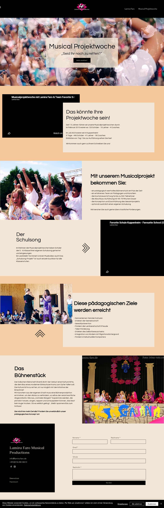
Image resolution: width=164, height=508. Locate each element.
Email (75, 447)
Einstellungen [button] (123, 504)
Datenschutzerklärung (32, 505)
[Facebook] (11, 466)
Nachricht (76, 467)
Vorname (76, 437)
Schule (75, 457)
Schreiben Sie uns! (102, 144)
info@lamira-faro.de (18, 458)
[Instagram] (14, 466)
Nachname (115, 437)
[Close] (161, 504)
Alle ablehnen (137, 504)
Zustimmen (152, 504)
